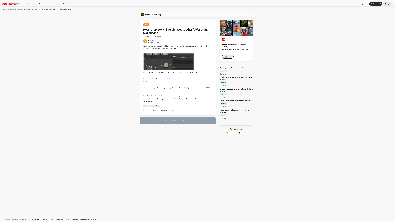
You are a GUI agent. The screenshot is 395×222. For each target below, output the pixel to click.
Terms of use (44, 219)
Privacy (51, 219)
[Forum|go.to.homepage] (10, 4)
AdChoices (95, 219)
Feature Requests (56, 4)
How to (146, 106)
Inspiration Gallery (68, 4)
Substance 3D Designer (24, 9)
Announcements (44, 4)
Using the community (33, 219)
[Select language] (366, 4)
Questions (34, 9)
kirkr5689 (151, 40)
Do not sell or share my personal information (77, 219)
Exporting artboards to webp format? (231, 68)
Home (4, 9)
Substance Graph (155, 106)
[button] (375, 4)
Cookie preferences (59, 219)
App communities (12, 9)
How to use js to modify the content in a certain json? (236, 100)
